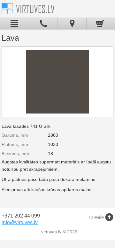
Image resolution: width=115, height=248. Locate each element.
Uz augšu (96, 217)
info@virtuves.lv (20, 222)
